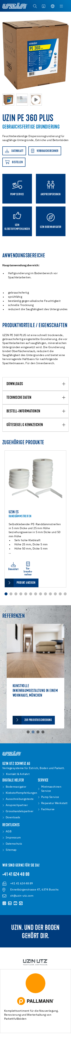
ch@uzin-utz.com (21, 895)
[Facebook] (21, 903)
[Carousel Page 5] (25, 593)
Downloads (15, 384)
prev (4, 53)
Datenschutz (14, 843)
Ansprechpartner (17, 805)
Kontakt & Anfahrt (18, 774)
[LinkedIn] (10, 903)
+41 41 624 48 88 (15, 874)
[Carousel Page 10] (50, 593)
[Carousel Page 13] (65, 593)
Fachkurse (48, 809)
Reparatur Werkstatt (54, 803)
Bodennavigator (16, 786)
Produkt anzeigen (26, 582)
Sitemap (11, 850)
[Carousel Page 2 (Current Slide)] (33, 731)
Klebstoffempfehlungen (21, 793)
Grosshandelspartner (20, 811)
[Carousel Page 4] (20, 593)
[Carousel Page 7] (35, 593)
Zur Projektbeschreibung (38, 720)
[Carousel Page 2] (10, 593)
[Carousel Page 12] (60, 593)
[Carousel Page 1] (28, 731)
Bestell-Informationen (23, 411)
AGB (8, 831)
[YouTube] (15, 903)
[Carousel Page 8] (40, 593)
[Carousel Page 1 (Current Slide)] (6, 593)
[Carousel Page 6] (30, 593)
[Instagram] (4, 903)
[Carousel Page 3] (15, 593)
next (67, 53)
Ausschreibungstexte (20, 799)
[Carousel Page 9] (45, 593)
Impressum (13, 837)
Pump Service (50, 797)
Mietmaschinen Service (51, 788)
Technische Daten (19, 398)
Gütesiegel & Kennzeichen (25, 425)
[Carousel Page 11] (55, 593)
